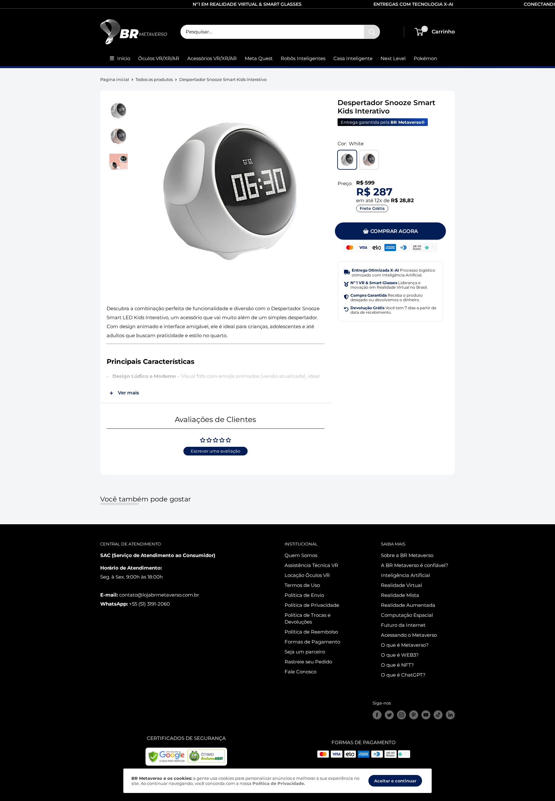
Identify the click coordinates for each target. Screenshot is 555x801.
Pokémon (425, 58)
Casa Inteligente (353, 58)
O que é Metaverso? (405, 645)
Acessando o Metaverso (409, 635)
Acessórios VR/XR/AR (212, 58)
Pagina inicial (114, 79)
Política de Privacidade (312, 605)
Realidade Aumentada (408, 605)
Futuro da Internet (403, 625)
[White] (347, 160)
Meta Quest (259, 58)
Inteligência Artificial (405, 575)
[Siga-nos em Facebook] (377, 714)
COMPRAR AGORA (394, 231)
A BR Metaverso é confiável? (414, 565)
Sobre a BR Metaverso (407, 555)
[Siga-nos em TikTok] (438, 714)
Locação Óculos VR (307, 575)
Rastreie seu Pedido (308, 662)
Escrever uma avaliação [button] (215, 451)
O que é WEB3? (400, 655)
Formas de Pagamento (312, 642)
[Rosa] (369, 160)
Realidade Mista (400, 595)
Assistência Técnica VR (311, 565)
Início (123, 58)
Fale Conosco (300, 672)
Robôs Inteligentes (303, 58)
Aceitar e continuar (395, 780)
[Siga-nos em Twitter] (389, 714)
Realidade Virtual (401, 585)
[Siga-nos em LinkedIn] (450, 714)
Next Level (393, 58)
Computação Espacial (407, 615)
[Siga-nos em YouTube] (425, 714)
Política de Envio (304, 595)
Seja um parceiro (305, 652)
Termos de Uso (302, 585)
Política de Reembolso (311, 632)
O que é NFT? (397, 665)
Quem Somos (301, 555)
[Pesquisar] (372, 32)
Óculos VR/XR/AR (158, 58)
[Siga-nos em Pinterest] (413, 714)
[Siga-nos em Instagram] (401, 714)
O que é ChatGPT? (403, 675)
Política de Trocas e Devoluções (307, 618)
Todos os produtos (154, 79)
